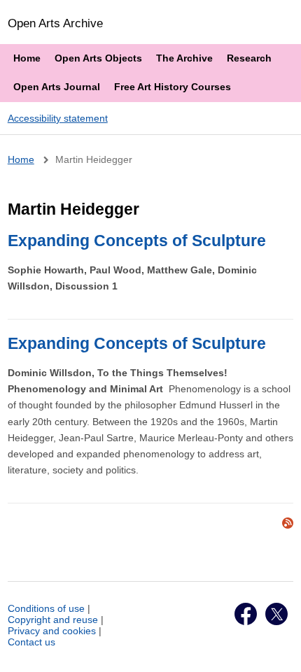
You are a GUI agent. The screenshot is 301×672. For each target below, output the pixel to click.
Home (27, 58)
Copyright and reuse (53, 619)
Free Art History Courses (172, 86)
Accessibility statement (58, 118)
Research (249, 58)
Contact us (31, 642)
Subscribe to (287, 523)
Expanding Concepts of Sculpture (137, 240)
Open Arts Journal (56, 86)
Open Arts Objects (98, 58)
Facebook (245, 614)
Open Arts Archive (55, 23)
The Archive (184, 58)
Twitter (276, 614)
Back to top (277, 646)
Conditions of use (46, 608)
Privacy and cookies (52, 630)
